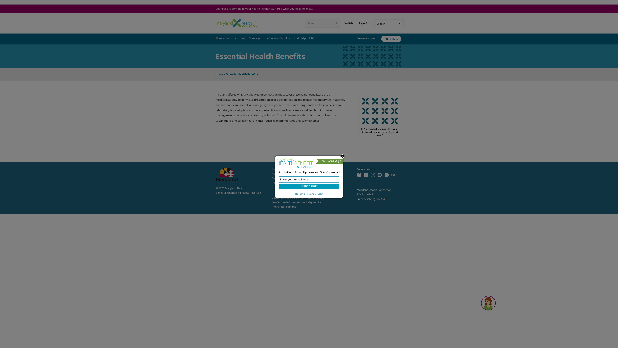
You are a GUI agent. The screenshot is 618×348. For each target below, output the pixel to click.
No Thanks (300, 194)
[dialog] (309, 177)
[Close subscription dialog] (342, 156)
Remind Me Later (315, 194)
